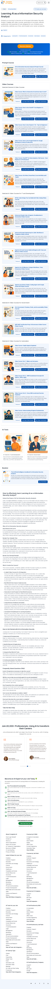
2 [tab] (22, 766)
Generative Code (10, 962)
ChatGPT (29, 894)
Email (7, 960)
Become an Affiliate (11, 848)
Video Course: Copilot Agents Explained (25, 345)
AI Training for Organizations (13, 846)
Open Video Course (28, 101)
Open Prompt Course (29, 76)
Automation (43, 35)
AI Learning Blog (10, 850)
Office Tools (30, 844)
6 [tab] (27, 766)
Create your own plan (41, 9)
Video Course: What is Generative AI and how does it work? (31, 91)
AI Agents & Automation (33, 837)
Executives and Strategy (12, 863)
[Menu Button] (48, 2)
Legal (7, 878)
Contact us (8, 839)
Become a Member (25, 46)
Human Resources (10, 873)
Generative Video (31, 848)
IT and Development (23, 35)
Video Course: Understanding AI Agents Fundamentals (29, 410)
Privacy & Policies (10, 852)
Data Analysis (37, 35)
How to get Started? (11, 837)
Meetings (8, 966)
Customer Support (10, 860)
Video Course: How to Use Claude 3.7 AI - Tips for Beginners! (31, 125)
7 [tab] (28, 766)
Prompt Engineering (32, 846)
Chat (7, 955)
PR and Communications (12, 886)
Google (28, 899)
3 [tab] (23, 766)
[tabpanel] (12, 750)
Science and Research (11, 893)
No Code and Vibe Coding (12, 968)
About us (8, 840)
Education (8, 861)
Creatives (8, 858)
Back (4, 9)
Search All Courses (11, 844)
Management (9, 880)
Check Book (44, 481)
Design (28, 842)
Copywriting (9, 957)
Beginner (5, 30)
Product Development (11, 887)
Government (30, 35)
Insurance (8, 874)
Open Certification (43, 76)
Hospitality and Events (11, 871)
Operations (8, 884)
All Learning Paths (12, 9)
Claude (28, 895)
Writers (7, 895)
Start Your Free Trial (25, 823)
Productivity (9, 970)
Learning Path (15, 35)
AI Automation (30, 908)
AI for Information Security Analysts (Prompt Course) (29, 66)
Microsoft (29, 897)
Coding (28, 839)
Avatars (8, 953)
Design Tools (9, 959)
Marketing (8, 882)
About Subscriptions (11, 842)
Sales (7, 891)
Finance (8, 865)
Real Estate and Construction (13, 889)
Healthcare (8, 869)
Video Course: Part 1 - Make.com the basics (26, 361)
